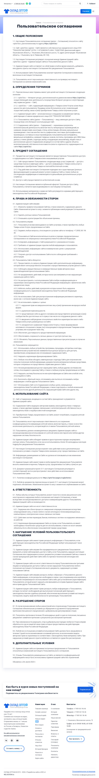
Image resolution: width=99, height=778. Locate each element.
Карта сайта (39, 758)
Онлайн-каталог (41, 712)
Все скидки (39, 725)
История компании (54, 713)
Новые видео (40, 719)
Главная (38, 22)
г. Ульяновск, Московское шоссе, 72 (80, 720)
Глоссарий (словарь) (54, 741)
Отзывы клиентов (38, 741)
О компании (55, 709)
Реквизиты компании (55, 747)
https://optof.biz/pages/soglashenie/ (57, 478)
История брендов (41, 749)
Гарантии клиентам (54, 722)
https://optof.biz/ (50, 44)
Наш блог (38, 746)
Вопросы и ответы (55, 735)
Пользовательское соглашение (83, 771)
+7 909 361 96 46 (80, 709)
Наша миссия (56, 718)
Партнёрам (55, 727)
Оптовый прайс (40, 715)
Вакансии (54, 730)
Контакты (54, 751)
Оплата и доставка (38, 729)
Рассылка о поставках (39, 735)
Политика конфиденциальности (83, 775)
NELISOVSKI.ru (9, 774)
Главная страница (41, 709)
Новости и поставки (39, 754)
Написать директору (55, 756)
